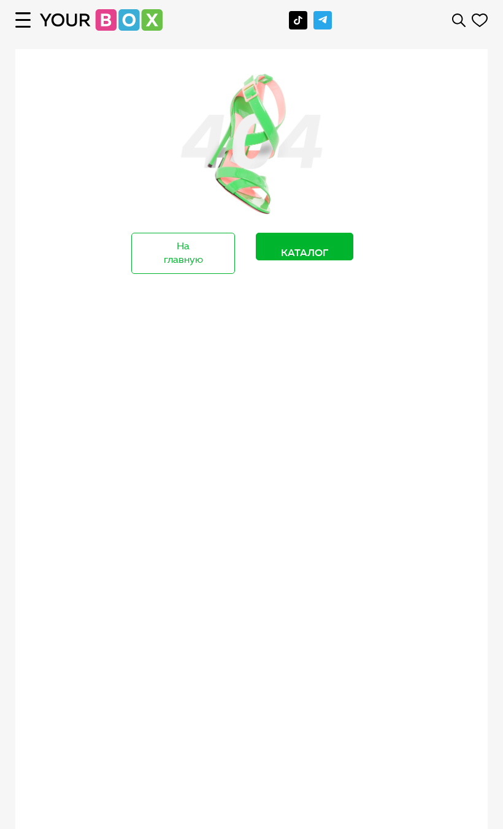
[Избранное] (480, 20)
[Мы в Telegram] (322, 20)
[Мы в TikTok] (298, 20)
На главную (183, 253)
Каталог (304, 252)
